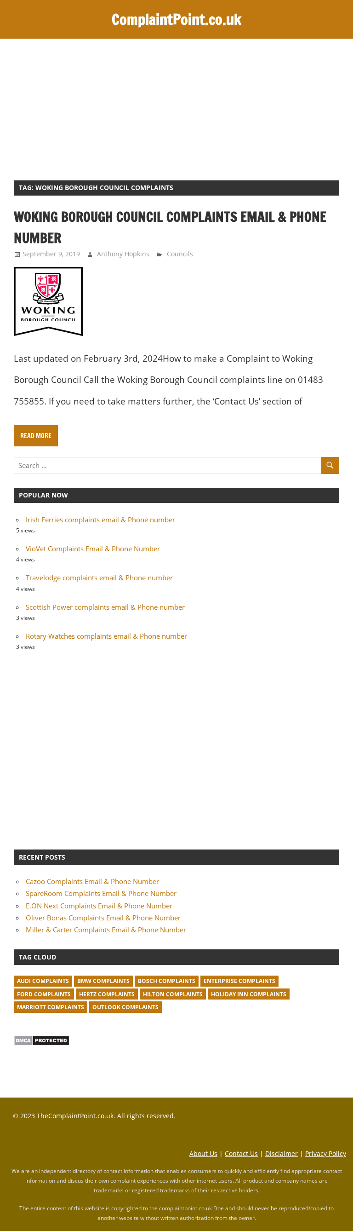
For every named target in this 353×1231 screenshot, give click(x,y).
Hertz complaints (107, 994)
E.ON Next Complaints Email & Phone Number (99, 905)
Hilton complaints (173, 994)
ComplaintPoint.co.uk (176, 19)
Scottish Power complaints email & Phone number (105, 607)
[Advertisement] (176, 107)
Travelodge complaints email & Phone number (99, 577)
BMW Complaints (103, 981)
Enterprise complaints (239, 981)
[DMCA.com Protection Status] (41, 1043)
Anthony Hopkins (123, 253)
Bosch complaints (166, 981)
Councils (180, 253)
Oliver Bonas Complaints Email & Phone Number (103, 917)
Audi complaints (43, 981)
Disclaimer (281, 1153)
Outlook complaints (125, 1007)
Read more (35, 435)
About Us (203, 1153)
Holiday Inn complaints (248, 994)
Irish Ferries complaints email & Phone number (100, 519)
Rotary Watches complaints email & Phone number (106, 636)
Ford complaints (44, 994)
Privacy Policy (325, 1153)
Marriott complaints (50, 1007)
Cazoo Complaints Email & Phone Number (92, 881)
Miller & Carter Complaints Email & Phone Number (106, 929)
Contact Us (241, 1153)
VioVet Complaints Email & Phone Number (93, 548)
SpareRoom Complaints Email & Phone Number (101, 893)
